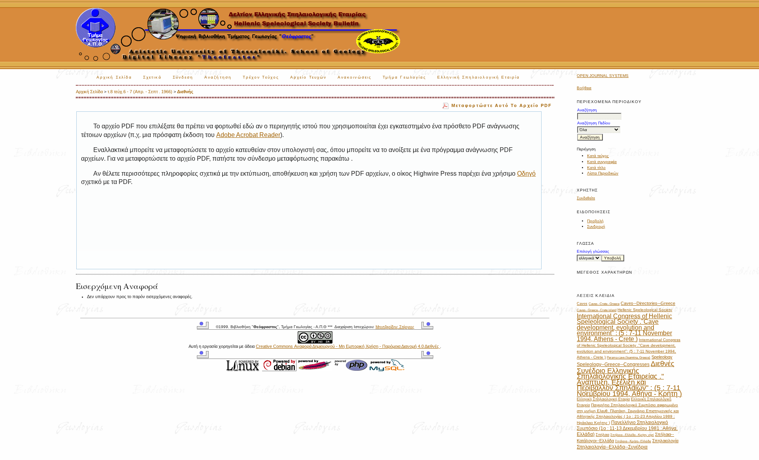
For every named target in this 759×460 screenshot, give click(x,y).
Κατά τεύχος (598, 156)
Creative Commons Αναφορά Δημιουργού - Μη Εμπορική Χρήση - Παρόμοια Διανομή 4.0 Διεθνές (348, 346)
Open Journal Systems (603, 75)
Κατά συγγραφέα (602, 162)
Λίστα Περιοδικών (602, 173)
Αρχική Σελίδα (114, 77)
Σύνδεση (183, 77)
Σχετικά (152, 77)
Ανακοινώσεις (355, 77)
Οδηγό (526, 173)
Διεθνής (185, 91)
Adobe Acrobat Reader (248, 134)
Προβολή (595, 221)
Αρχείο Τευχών (308, 77)
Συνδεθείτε (586, 198)
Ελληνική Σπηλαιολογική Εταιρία (478, 77)
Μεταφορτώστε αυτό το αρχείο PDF (501, 105)
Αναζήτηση (218, 77)
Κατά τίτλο (596, 167)
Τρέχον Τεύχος (261, 77)
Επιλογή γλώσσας (593, 251)
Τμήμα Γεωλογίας (404, 77)
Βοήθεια (584, 88)
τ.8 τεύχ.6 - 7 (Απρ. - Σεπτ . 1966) (140, 91)
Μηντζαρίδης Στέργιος (395, 327)
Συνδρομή (596, 226)
